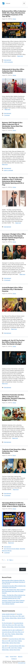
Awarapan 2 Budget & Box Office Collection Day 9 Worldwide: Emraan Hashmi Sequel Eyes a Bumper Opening (14, 236)
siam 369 (4, 646)
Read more (20, 56)
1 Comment (7, 115)
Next (11, 560)
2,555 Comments (8, 62)
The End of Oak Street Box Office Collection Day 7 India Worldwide (14, 451)
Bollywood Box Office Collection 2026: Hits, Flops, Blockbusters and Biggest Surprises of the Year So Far (14, 13)
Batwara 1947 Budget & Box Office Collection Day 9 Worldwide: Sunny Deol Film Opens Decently (12, 125)
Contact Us (14, 658)
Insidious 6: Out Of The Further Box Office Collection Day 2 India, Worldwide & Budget (13, 342)
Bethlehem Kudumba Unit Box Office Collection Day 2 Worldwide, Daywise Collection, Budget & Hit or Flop (13, 397)
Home (7, 656)
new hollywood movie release (11, 548)
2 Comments (7, 280)
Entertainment (7, 60)
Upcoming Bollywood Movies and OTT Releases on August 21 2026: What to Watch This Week (14, 504)
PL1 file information (7, 623)
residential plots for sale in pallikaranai (12, 630)
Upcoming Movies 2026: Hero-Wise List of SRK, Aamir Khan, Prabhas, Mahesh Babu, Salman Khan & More (13, 625)
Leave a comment (8, 170)
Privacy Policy (13, 656)
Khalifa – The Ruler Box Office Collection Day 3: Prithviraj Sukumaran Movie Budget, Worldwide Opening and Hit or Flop (13, 181)
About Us (20, 656)
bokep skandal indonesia (8, 614)
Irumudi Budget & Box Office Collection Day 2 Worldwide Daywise (12, 289)
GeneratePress (21, 662)
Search (4, 567)
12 (8, 560)
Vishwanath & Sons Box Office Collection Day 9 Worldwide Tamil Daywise (13, 71)
